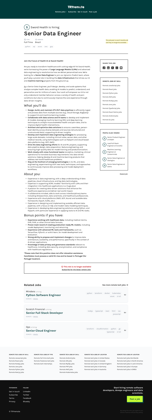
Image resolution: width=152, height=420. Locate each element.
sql (34, 47)
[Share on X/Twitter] (112, 67)
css (119, 311)
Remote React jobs (110, 89)
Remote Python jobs (110, 93)
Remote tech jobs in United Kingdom (98, 364)
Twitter (26, 395)
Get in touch (83, 12)
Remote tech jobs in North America (130, 361)
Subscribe (72, 12)
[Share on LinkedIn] (108, 67)
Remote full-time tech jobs (44, 358)
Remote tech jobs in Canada (94, 361)
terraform (98, 293)
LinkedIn (26, 391)
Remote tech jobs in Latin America (129, 364)
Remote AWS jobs (109, 97)
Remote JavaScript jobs (111, 86)
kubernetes (116, 293)
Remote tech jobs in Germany (95, 367)
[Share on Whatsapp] (116, 67)
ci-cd (119, 296)
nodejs (90, 311)
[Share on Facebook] (104, 67)
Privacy (12, 401)
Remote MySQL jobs (67, 364)
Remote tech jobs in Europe (127, 367)
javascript (117, 314)
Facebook (27, 398)
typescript (99, 311)
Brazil (38, 42)
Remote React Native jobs (112, 112)
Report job (124, 174)
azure (40, 47)
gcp (51, 47)
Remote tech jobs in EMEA (126, 369)
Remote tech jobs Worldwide (127, 358)
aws (46, 47)
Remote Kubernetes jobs (69, 372)
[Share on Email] (121, 67)
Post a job (93, 12)
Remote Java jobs (109, 104)
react (107, 311)
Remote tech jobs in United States (96, 358)
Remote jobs (60, 12)
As (25, 86)
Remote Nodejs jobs (110, 101)
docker (107, 293)
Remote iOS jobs (66, 361)
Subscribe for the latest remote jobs (76, 270)
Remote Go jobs (108, 120)
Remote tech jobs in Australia (95, 369)
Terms (11, 398)
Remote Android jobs (110, 116)
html (113, 311)
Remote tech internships (43, 364)
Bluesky (26, 401)
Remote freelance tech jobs (44, 361)
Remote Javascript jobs (17, 358)
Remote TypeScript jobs (111, 108)
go (120, 329)
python (27, 47)
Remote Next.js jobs (16, 372)
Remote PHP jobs (66, 367)
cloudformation (102, 329)
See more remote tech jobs (114, 285)
